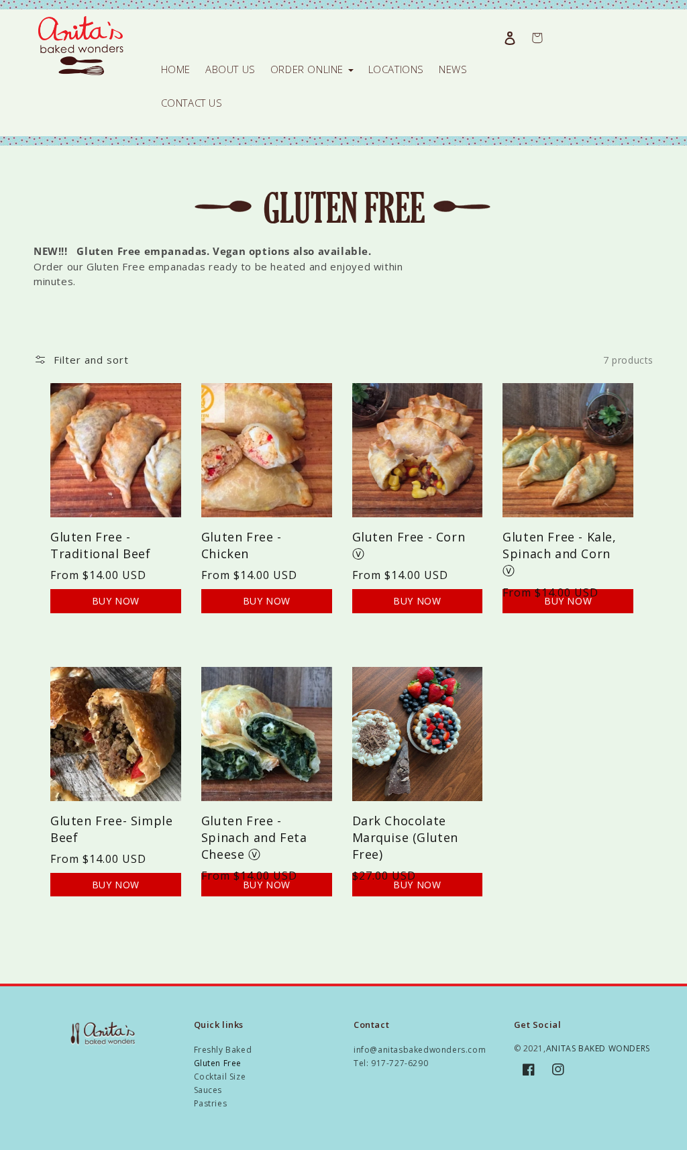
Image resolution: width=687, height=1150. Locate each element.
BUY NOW (116, 600)
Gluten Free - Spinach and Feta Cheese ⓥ (254, 837)
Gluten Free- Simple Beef (111, 829)
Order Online (308, 69)
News (453, 69)
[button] (81, 360)
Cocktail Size (220, 1076)
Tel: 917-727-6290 (391, 1063)
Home (176, 69)
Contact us (192, 102)
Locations (396, 69)
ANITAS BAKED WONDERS (598, 1048)
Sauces (208, 1090)
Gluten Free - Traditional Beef (100, 545)
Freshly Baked (223, 1049)
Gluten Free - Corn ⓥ (409, 545)
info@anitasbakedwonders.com (420, 1049)
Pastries (210, 1103)
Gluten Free (218, 1063)
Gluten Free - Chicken (241, 545)
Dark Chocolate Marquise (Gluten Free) (405, 837)
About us (230, 69)
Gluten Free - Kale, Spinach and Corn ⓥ (559, 553)
